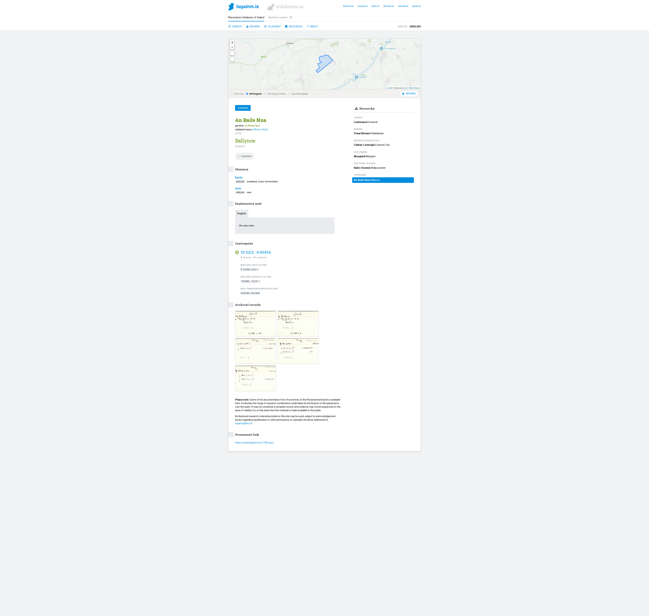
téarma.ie (348, 6)
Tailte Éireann (414, 87)
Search (237, 26)
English (415, 26)
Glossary (274, 26)
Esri (405, 87)
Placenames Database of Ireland (246, 17)
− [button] (232, 47)
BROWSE (411, 93)
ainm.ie (375, 6)
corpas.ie (362, 6)
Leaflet (389, 87)
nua (238, 188)
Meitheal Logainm (278, 17)
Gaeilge (402, 26)
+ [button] (232, 42)
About (313, 26)
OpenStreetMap (299, 93)
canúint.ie (403, 6)
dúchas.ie (388, 6)
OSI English (255, 93)
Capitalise (246, 156)
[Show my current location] (232, 59)
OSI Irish (238, 93)
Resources (295, 26)
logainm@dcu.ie (243, 423)
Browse (254, 26)
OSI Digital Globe (276, 93)
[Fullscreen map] (232, 53)
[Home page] (243, 7)
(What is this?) (260, 129)
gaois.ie (416, 6)
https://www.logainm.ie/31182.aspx (254, 442)
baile (239, 177)
